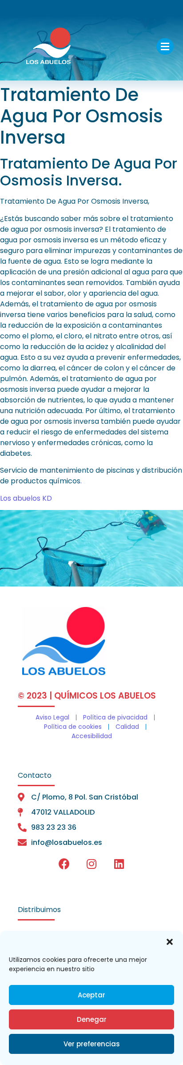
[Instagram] (91, 864)
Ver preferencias (92, 1044)
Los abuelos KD (26, 498)
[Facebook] (64, 864)
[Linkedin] (119, 864)
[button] (169, 941)
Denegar (92, 1019)
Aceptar (91, 995)
